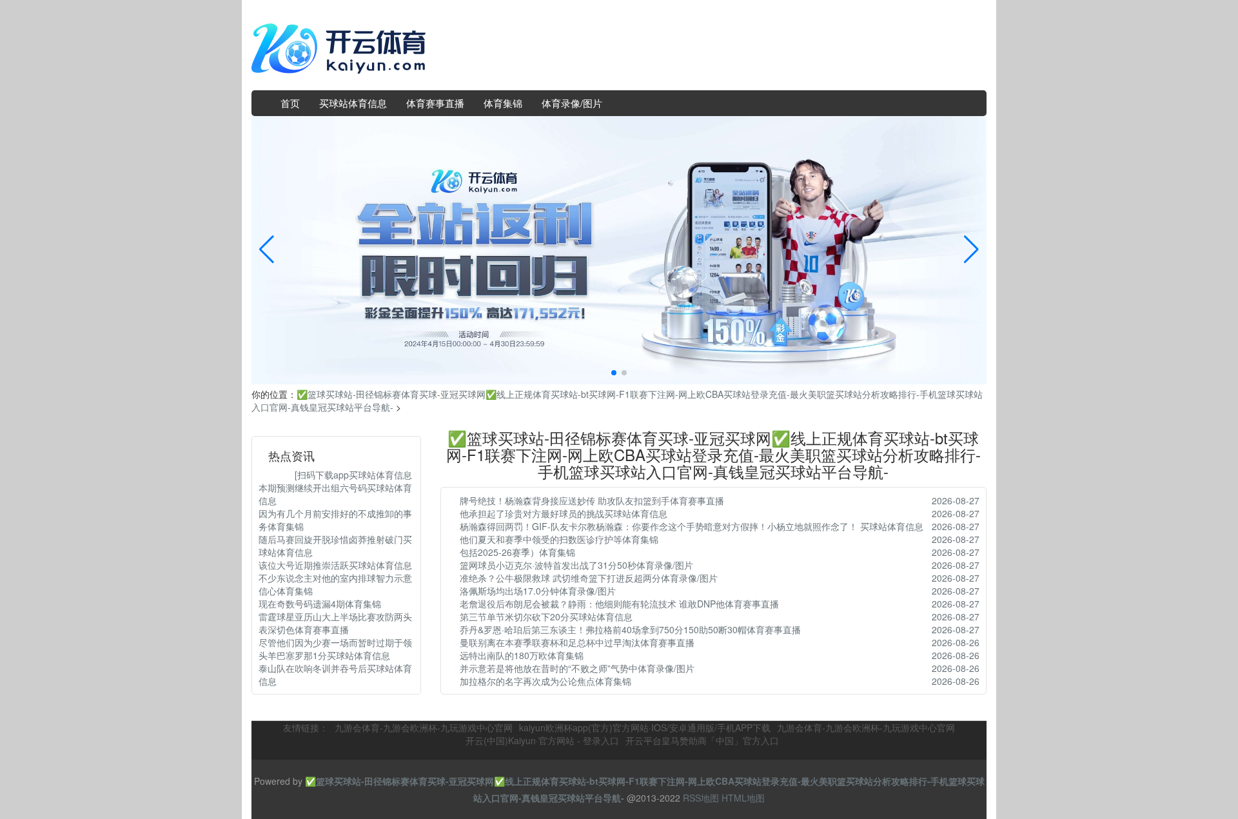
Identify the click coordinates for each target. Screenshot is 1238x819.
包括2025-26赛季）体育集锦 (517, 552)
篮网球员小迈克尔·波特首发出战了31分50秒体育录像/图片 (576, 564)
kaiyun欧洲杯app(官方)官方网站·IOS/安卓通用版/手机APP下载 (645, 727)
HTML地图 (743, 797)
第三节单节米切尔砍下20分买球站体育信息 (546, 616)
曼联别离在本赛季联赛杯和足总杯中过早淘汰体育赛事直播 (577, 642)
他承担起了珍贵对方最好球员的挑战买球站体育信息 (563, 513)
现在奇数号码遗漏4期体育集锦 (320, 603)
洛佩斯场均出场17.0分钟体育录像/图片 (538, 590)
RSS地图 (701, 797)
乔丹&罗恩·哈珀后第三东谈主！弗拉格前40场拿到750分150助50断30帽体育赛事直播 (630, 629)
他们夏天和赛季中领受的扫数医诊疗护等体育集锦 (559, 539)
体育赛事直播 (435, 103)
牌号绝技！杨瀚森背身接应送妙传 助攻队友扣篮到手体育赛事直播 (592, 500)
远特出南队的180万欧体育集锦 (522, 655)
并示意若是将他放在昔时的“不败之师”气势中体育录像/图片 (577, 668)
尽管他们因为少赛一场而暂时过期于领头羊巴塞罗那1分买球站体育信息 (335, 649)
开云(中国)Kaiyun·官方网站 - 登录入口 (542, 740)
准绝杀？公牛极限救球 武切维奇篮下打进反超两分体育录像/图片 (589, 577)
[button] (971, 250)
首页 (290, 103)
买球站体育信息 (353, 103)
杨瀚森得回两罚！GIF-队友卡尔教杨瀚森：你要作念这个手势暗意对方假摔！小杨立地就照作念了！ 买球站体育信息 (691, 526)
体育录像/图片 (572, 103)
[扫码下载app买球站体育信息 (335, 474)
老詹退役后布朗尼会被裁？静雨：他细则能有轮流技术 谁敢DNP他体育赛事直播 (619, 603)
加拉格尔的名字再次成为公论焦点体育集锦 (545, 681)
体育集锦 (503, 103)
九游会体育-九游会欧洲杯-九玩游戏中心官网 (424, 727)
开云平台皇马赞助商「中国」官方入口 (702, 740)
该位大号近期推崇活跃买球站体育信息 (335, 564)
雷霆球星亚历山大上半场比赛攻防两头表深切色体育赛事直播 (335, 623)
